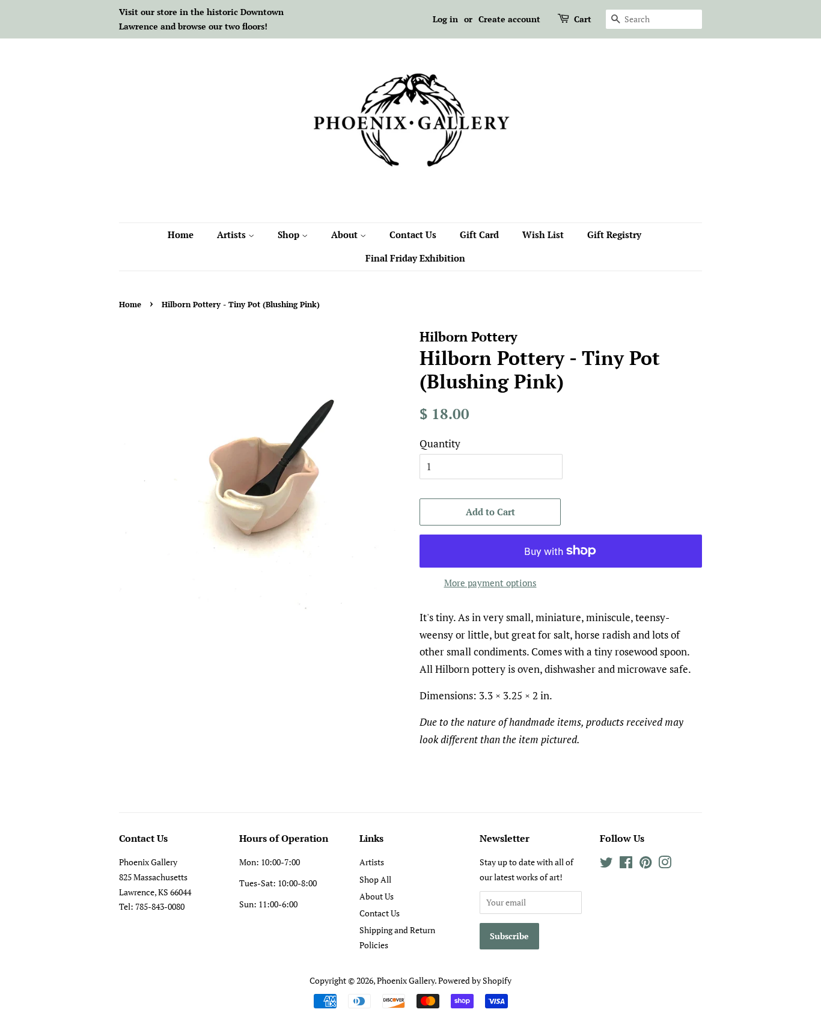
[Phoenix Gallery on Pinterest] (645, 864)
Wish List (543, 234)
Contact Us (412, 234)
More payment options (490, 583)
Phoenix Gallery (406, 980)
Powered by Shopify (474, 980)
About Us (376, 896)
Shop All (375, 879)
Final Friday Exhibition (415, 258)
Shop (290, 234)
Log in (445, 19)
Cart (582, 19)
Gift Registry (614, 234)
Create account (509, 19)
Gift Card (479, 234)
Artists (232, 234)
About (345, 234)
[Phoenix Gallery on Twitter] (606, 864)
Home (181, 234)
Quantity (440, 443)
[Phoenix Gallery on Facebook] (626, 864)
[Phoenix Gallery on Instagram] (664, 864)
